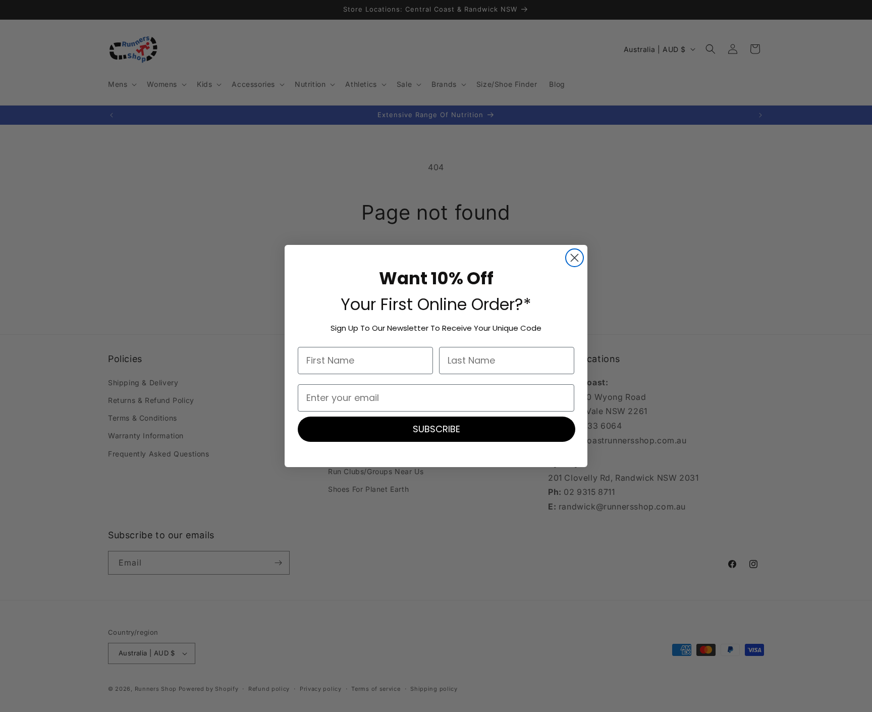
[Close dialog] (574, 258)
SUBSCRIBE (436, 429)
